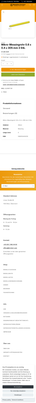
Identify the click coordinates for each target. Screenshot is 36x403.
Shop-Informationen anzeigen (14, 84)
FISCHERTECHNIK (8, 292)
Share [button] (5, 92)
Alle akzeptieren (18, 387)
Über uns (6, 348)
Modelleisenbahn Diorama (12, 281)
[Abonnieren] (33, 186)
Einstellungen (18, 395)
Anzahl (3, 60)
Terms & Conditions (17, 399)
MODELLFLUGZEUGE (9, 269)
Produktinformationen (12, 103)
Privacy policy (7, 399)
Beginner (6, 288)
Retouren (6, 316)
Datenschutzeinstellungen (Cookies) (16, 328)
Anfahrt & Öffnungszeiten (12, 352)
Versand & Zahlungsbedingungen (15, 313)
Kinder (5, 285)
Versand (8, 53)
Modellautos (8, 277)
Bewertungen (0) (10, 113)
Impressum (7, 332)
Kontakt (6, 356)
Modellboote (8, 273)
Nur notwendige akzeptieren (18, 391)
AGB (4, 309)
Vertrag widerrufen (18, 169)
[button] (2, 5)
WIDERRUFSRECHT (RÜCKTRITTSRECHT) (15, 320)
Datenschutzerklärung (11, 324)
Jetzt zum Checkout (18, 74)
